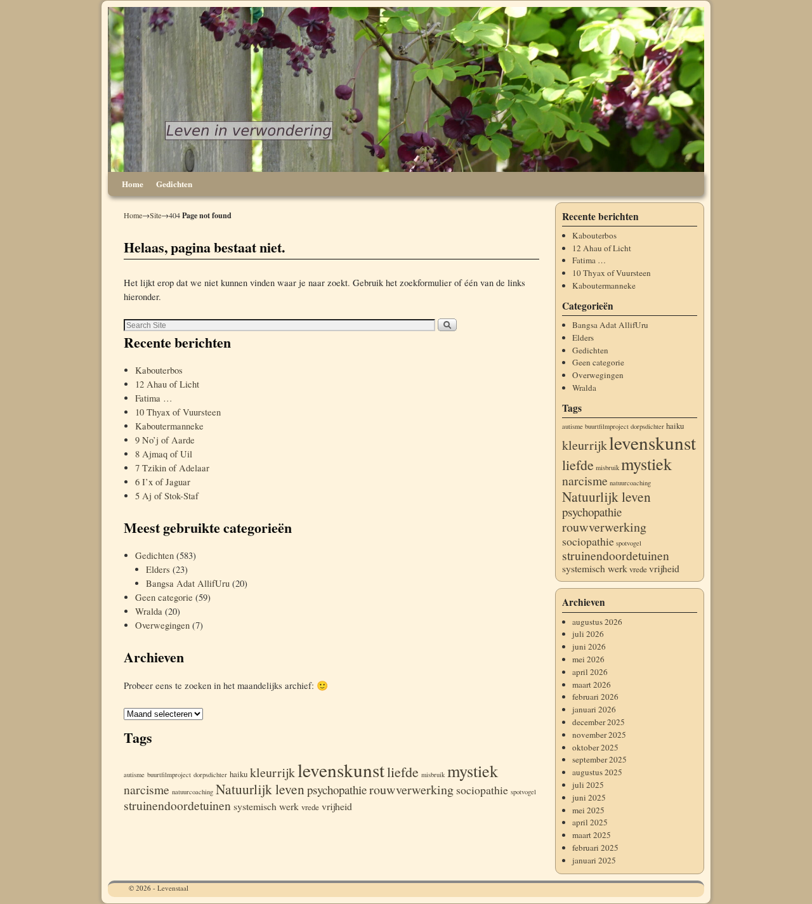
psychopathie (337, 789)
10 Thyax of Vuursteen (178, 412)
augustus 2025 (597, 772)
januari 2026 (594, 709)
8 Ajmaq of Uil (163, 454)
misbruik (433, 774)
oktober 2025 (595, 747)
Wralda (148, 611)
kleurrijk (272, 772)
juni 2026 (589, 646)
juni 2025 (589, 797)
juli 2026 (588, 633)
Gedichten (174, 184)
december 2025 (598, 722)
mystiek (472, 770)
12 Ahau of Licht (167, 384)
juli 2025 (588, 784)
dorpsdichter (210, 774)
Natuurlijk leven (260, 789)
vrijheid (337, 806)
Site (155, 215)
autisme (134, 774)
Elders (158, 569)
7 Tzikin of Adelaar (172, 468)
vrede (310, 807)
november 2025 (599, 734)
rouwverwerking (411, 789)
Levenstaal (172, 888)
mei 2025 (588, 810)
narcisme (146, 789)
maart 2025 (591, 835)
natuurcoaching (192, 791)
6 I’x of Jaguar (162, 482)
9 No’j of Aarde (165, 440)
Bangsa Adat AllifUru (188, 583)
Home (132, 184)
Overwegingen (162, 625)
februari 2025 (595, 847)
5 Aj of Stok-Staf (167, 496)
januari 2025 (594, 860)
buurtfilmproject (169, 774)
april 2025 (590, 822)
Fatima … (154, 398)
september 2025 (599, 759)
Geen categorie (164, 597)
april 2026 (590, 672)
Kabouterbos (159, 370)
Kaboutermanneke (169, 426)
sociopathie (482, 789)
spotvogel (523, 791)
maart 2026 (591, 684)
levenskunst (341, 769)
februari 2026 (595, 696)
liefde (403, 772)
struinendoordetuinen (177, 805)
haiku (238, 774)
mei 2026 (588, 659)
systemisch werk (266, 806)
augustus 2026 (597, 621)
